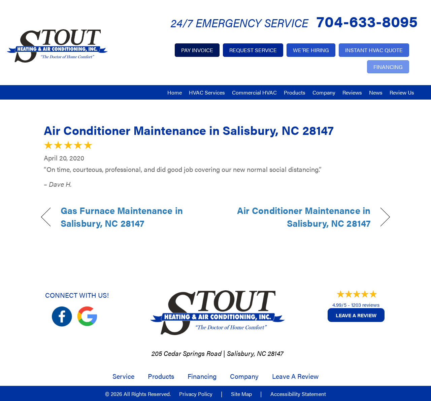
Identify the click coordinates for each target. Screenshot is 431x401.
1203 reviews (365, 304)
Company (323, 92)
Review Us (402, 92)
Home (174, 92)
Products (294, 92)
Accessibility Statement (298, 394)
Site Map (241, 394)
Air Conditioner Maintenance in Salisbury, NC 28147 (189, 130)
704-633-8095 (367, 21)
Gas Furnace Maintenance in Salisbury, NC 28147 (122, 216)
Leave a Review (356, 315)
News (376, 92)
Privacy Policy (195, 394)
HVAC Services (207, 92)
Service (123, 376)
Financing (202, 376)
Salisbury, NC (246, 353)
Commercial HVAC (254, 92)
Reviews (352, 92)
